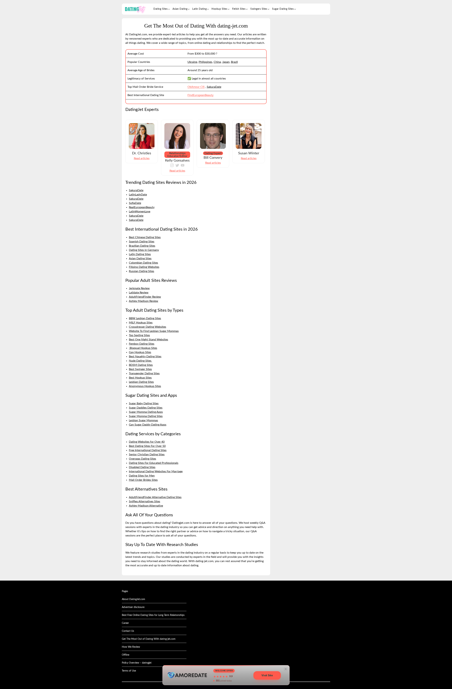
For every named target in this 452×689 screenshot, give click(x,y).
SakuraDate (214, 86)
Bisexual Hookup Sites (143, 348)
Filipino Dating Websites (144, 267)
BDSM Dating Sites (141, 365)
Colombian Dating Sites (143, 262)
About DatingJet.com (133, 599)
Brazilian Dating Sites (142, 245)
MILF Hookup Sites (141, 322)
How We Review (131, 647)
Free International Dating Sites (147, 450)
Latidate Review (138, 292)
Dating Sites (160, 9)
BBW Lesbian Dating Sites (145, 318)
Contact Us (128, 631)
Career (125, 623)
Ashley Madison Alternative (146, 505)
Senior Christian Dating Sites (147, 454)
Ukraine (192, 62)
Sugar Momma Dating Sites (146, 416)
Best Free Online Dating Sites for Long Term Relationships (153, 615)
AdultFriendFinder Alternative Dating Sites (155, 497)
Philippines (205, 62)
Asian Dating (180, 9)
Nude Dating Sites (140, 360)
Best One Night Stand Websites (148, 339)
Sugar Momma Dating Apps (146, 412)
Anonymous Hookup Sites (145, 386)
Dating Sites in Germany (144, 250)
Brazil (234, 62)
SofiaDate (135, 203)
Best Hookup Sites (140, 377)
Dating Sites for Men (142, 475)
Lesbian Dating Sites (141, 382)
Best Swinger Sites (140, 369)
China (217, 62)
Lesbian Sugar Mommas (143, 420)
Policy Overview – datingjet (136, 663)
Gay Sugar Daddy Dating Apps (147, 424)
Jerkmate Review (139, 288)
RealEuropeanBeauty (141, 207)
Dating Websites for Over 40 (147, 441)
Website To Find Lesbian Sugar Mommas (154, 331)
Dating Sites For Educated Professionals (153, 463)
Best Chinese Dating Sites (145, 237)
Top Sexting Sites (139, 335)
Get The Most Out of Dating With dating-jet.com (149, 639)
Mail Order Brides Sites (143, 480)
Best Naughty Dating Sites (145, 356)
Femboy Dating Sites (141, 343)
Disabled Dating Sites (142, 467)
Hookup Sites (219, 9)
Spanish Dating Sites (141, 241)
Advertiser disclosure (133, 607)
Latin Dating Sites (140, 254)
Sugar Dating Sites (283, 9)
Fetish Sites (238, 9)
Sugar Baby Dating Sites (144, 403)
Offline (125, 655)
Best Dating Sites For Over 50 (147, 446)
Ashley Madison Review (143, 301)
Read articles (142, 158)
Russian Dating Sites (141, 271)
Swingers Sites (258, 9)
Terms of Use (129, 671)
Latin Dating (199, 9)
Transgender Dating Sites (144, 373)
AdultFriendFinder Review (145, 296)
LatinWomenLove (139, 211)
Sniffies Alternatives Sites (144, 501)
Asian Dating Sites (140, 258)
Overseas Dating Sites (142, 458)
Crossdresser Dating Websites (147, 326)
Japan (226, 62)
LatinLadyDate (138, 194)
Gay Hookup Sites (140, 352)
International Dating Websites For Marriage (156, 471)
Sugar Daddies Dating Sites (145, 407)
